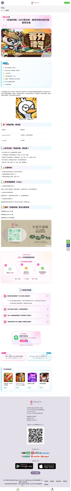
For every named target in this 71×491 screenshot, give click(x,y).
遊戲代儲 (24, 481)
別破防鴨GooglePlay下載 (7, 211)
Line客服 (67, 2)
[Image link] (35, 401)
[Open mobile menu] (2, 2)
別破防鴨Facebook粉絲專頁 (7, 217)
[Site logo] (35, 2)
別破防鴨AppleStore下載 (7, 214)
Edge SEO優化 (32, 479)
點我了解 (23, 340)
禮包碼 (7, 10)
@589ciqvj (32, 410)
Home (2, 10)
